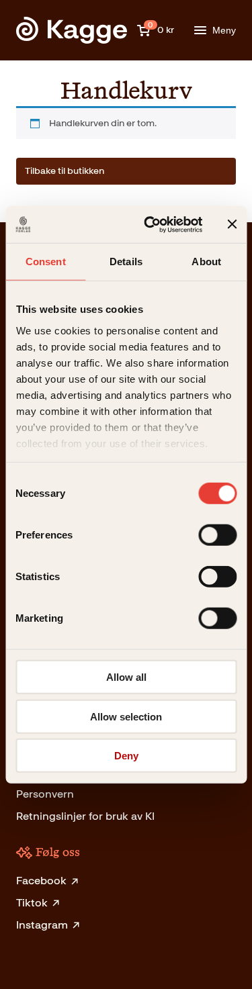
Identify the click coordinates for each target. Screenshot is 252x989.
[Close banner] (232, 224)
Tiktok (32, 902)
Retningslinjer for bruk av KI (85, 816)
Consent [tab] (46, 261)
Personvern (45, 794)
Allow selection (126, 716)
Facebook (41, 880)
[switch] (217, 535)
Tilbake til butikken (64, 171)
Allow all (126, 677)
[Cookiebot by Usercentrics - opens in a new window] (150, 224)
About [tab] (206, 261)
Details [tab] (126, 261)
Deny (126, 755)
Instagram (42, 925)
